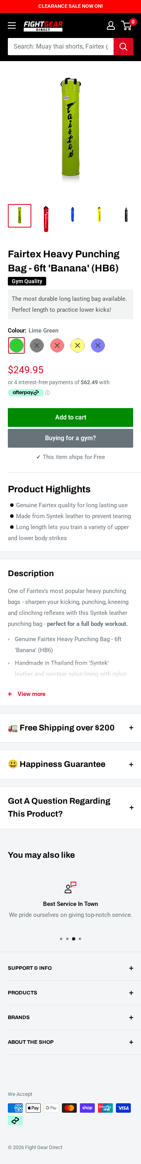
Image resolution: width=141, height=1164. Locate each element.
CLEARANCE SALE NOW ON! (70, 6)
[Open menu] (12, 25)
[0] (127, 25)
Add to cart (70, 417)
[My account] (111, 25)
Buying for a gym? (70, 438)
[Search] (123, 46)
